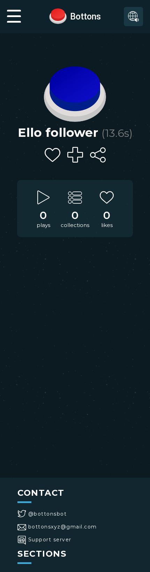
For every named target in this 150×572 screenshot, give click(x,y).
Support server (50, 539)
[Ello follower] (75, 92)
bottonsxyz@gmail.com (62, 527)
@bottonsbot (47, 514)
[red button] (58, 15)
